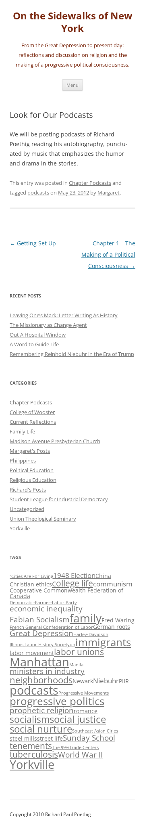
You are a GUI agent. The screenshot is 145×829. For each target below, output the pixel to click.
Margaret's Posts (30, 450)
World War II (80, 754)
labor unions (79, 651)
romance (85, 711)
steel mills (23, 738)
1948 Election (74, 575)
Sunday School (89, 738)
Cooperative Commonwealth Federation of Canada (66, 593)
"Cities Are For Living (31, 576)
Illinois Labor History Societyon (42, 644)
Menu (72, 85)
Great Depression (41, 633)
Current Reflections (33, 421)
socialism (30, 719)
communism (113, 583)
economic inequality (46, 608)
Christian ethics (31, 584)
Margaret (108, 192)
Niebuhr (106, 680)
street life (50, 738)
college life (72, 583)
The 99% (60, 747)
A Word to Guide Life (34, 344)
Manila (76, 665)
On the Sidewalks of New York (73, 22)
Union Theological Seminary (43, 518)
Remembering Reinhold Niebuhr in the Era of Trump (72, 354)
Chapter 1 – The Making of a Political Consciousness (108, 254)
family (86, 618)
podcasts (38, 192)
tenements (31, 746)
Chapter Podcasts (90, 182)
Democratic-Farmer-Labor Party (43, 602)
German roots (111, 626)
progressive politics (57, 701)
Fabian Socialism (40, 619)
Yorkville (20, 528)
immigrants (103, 642)
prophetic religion (42, 710)
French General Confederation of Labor (51, 627)
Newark (82, 681)
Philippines (23, 460)
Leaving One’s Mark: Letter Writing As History (64, 315)
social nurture (41, 728)
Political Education (32, 470)
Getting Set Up (33, 243)
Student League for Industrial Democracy (59, 499)
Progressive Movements (83, 693)
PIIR (124, 681)
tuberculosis (34, 754)
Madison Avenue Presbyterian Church (55, 441)
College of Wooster (32, 412)
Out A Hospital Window (38, 334)
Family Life (22, 431)
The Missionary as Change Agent (48, 325)
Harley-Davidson (90, 634)
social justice (78, 719)
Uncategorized (27, 509)
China (103, 576)
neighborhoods (41, 680)
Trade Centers (84, 747)
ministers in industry (47, 671)
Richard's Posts (28, 489)
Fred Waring (118, 620)
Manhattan (39, 662)
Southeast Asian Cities (95, 731)
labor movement (32, 653)
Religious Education (33, 480)
